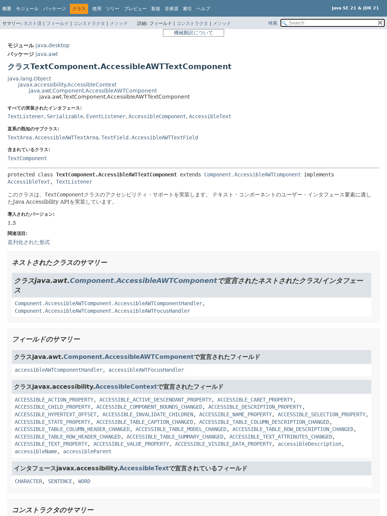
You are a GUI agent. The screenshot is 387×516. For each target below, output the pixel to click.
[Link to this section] (112, 262)
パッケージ (54, 8)
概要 (6, 8)
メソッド (119, 23)
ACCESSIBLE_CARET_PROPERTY (255, 400)
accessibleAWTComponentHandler (58, 370)
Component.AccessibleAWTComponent (252, 174)
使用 (96, 8)
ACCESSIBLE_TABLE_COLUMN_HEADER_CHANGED (72, 429)
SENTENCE (60, 481)
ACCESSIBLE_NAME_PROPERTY (235, 414)
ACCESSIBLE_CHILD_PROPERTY (52, 407)
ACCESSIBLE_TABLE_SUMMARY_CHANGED (175, 437)
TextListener (26, 116)
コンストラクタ (89, 23)
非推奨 (171, 8)
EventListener (105, 116)
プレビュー (135, 8)
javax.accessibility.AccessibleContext (67, 85)
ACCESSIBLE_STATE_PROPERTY (52, 422)
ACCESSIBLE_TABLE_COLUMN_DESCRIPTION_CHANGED (264, 422)
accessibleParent (87, 451)
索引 (187, 8)
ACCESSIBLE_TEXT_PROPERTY (51, 444)
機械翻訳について (193, 33)
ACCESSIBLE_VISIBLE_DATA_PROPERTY (223, 444)
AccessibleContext (126, 386)
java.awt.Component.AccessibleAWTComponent (93, 91)
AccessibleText (210, 116)
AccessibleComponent (157, 116)
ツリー (112, 8)
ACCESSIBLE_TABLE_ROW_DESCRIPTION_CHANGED (292, 429)
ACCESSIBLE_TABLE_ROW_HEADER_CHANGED (68, 437)
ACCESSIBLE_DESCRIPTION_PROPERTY (255, 407)
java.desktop (53, 45)
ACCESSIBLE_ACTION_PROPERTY (54, 400)
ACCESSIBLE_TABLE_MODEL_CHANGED (181, 429)
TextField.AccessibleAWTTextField (149, 137)
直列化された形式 (29, 242)
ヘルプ (203, 8)
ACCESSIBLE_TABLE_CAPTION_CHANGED (144, 422)
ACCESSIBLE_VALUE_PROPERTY (131, 444)
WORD (84, 481)
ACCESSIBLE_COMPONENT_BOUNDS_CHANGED (149, 407)
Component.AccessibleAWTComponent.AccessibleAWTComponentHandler (108, 303)
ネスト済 (32, 23)
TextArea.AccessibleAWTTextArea (53, 137)
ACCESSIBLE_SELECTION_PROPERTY (321, 414)
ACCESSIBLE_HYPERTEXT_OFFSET (55, 414)
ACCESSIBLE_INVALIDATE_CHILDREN (147, 414)
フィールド (57, 23)
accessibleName (36, 451)
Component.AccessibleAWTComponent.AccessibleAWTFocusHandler (102, 311)
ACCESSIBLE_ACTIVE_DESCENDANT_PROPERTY (155, 400)
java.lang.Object (29, 79)
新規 (155, 8)
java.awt (47, 54)
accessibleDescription (309, 444)
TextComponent (27, 158)
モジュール (27, 8)
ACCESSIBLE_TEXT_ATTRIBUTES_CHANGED (280, 437)
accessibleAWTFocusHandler (146, 370)
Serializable (65, 116)
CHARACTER (28, 481)
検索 (272, 23)
